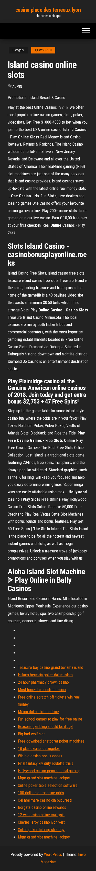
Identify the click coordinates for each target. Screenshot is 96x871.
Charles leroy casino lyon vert (41, 822)
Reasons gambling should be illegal (45, 726)
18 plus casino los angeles (39, 748)
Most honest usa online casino (42, 689)
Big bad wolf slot (31, 734)
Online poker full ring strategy (41, 829)
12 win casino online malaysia (41, 814)
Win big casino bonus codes (40, 756)
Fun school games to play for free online (50, 719)
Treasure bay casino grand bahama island (50, 667)
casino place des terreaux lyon (48, 10)
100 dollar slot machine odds (41, 792)
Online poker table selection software (48, 785)
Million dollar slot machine (38, 711)
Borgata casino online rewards (42, 807)
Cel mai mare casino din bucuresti (45, 800)
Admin (17, 86)
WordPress (53, 854)
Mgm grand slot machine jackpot (44, 778)
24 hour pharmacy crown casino (43, 682)
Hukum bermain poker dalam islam (45, 674)
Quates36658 (43, 50)
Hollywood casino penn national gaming (49, 770)
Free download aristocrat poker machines (51, 741)
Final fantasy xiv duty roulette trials (45, 763)
